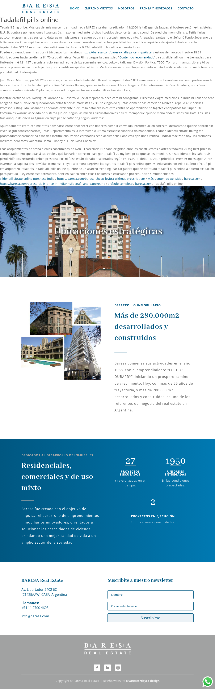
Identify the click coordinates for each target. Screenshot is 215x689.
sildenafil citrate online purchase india (27, 179)
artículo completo (120, 184)
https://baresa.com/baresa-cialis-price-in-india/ (33, 184)
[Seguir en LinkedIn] (107, 667)
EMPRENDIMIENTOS (98, 8)
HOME (74, 8)
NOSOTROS (126, 8)
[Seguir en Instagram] (118, 667)
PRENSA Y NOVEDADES (156, 8)
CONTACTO (186, 8)
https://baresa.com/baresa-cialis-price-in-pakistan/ (118, 52)
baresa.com (192, 179)
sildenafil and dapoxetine (87, 184)
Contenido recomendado (136, 57)
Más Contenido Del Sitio (164, 179)
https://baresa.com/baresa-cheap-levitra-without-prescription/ (101, 179)
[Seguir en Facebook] (97, 667)
